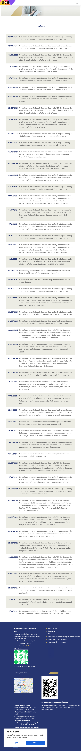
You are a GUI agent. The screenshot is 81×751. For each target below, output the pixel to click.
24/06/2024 (13, 442)
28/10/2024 (12, 431)
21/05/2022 (12, 599)
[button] (77, 2)
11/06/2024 (12, 454)
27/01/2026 (12, 187)
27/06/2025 (13, 298)
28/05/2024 (13, 463)
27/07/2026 (13, 66)
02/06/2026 (13, 134)
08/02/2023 (13, 531)
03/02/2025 (13, 372)
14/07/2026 (12, 78)
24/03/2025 (13, 321)
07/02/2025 (13, 358)
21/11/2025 (12, 245)
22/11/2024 (12, 410)
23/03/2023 (12, 517)
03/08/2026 (13, 55)
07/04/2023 (13, 500)
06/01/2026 (13, 210)
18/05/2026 (12, 143)
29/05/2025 (13, 312)
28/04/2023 (13, 489)
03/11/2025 (12, 259)
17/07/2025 (12, 280)
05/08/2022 (13, 557)
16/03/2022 (12, 611)
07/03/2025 (13, 344)
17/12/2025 (12, 224)
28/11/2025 (12, 236)
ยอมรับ (35, 743)
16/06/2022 (12, 574)
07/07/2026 (13, 87)
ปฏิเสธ (16, 743)
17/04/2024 (12, 477)
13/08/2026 (12, 37)
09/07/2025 (13, 289)
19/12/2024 (12, 396)
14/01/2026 (12, 196)
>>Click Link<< (26, 646)
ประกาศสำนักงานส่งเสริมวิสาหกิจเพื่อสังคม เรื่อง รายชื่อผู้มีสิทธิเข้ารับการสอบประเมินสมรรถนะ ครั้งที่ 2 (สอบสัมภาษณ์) (44, 455)
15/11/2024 (12, 422)
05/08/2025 (13, 271)
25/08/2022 (13, 543)
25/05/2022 (12, 588)
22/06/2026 (13, 108)
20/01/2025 (12, 382)
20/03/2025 (13, 330)
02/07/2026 (13, 96)
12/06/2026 (12, 119)
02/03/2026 (13, 152)
